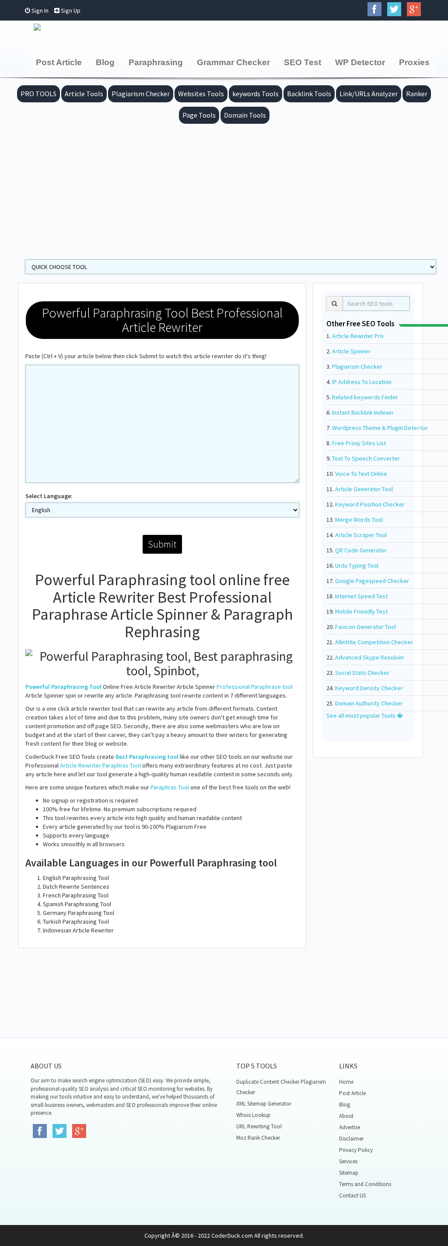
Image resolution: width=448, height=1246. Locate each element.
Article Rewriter (80, 765)
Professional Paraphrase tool (255, 687)
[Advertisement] (224, 189)
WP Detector (360, 62)
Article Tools (84, 93)
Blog (105, 62)
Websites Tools (201, 93)
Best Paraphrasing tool (147, 757)
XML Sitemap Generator (263, 1103)
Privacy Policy (356, 1150)
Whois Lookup (253, 1115)
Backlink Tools (309, 93)
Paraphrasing (156, 62)
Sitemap (348, 1172)
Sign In (39, 10)
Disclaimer (351, 1138)
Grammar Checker (233, 62)
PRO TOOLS (38, 93)
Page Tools (199, 115)
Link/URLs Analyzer (369, 93)
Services (348, 1161)
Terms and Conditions (365, 1184)
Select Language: (49, 496)
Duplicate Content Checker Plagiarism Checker (281, 1087)
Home (346, 1081)
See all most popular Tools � (364, 715)
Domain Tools (245, 115)
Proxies (414, 62)
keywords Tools (255, 93)
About (346, 1116)
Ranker (416, 93)
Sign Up (70, 10)
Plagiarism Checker (141, 93)
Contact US (352, 1195)
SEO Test (302, 62)
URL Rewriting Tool (259, 1126)
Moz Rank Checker (258, 1137)
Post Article (59, 62)
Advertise (349, 1127)
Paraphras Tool (121, 765)
